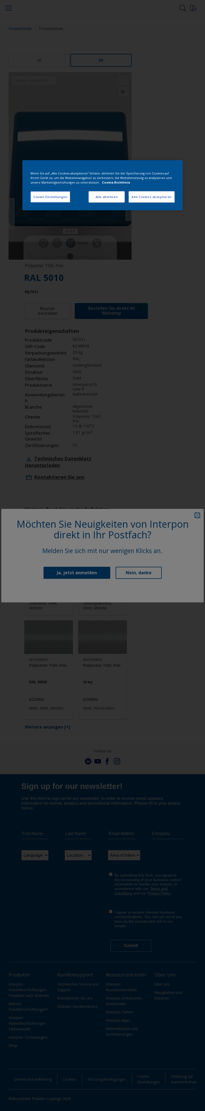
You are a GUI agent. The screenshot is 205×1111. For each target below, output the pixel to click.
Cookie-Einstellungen (50, 197)
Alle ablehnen (107, 197)
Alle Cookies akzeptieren (152, 197)
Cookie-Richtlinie (116, 182)
